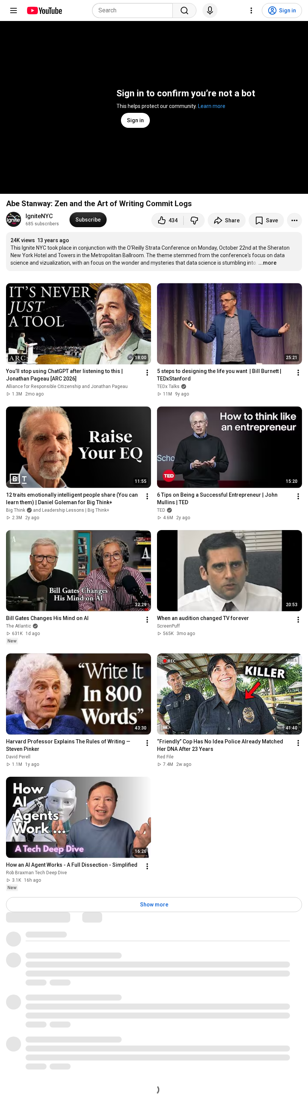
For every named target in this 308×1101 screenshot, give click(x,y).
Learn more (211, 106)
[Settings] (251, 10)
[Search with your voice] (209, 10)
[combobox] (134, 10)
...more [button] (267, 263)
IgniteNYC (39, 216)
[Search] (184, 10)
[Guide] (13, 10)
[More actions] (294, 220)
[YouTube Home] (44, 10)
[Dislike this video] (194, 220)
